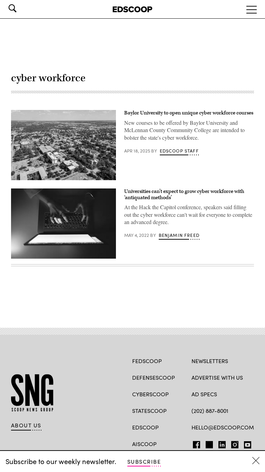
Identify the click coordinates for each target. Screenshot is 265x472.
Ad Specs (204, 394)
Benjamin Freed (179, 235)
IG (233, 443)
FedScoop (147, 360)
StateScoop (149, 410)
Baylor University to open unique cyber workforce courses (188, 113)
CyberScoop (150, 394)
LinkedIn (222, 443)
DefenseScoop (153, 377)
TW (208, 443)
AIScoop (144, 443)
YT (246, 443)
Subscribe (144, 461)
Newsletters (210, 360)
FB (195, 443)
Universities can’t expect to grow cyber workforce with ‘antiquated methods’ (184, 194)
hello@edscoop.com (223, 427)
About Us (26, 425)
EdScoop (145, 427)
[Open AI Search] (22, 8)
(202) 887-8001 (210, 410)
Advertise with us (217, 377)
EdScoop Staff (179, 151)
